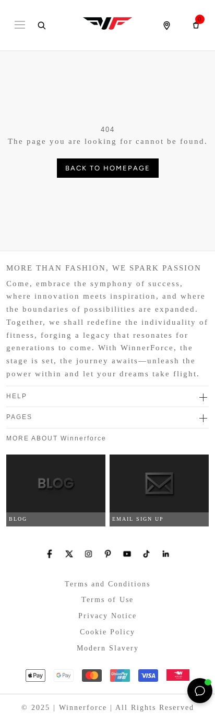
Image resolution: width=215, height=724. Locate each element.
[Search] (41, 25)
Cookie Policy (107, 632)
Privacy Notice (107, 616)
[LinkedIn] (165, 553)
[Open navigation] (19, 25)
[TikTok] (146, 553)
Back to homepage (107, 168)
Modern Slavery (108, 648)
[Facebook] (49, 553)
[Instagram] (88, 553)
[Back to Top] (175, 690)
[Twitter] (69, 553)
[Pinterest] (107, 553)
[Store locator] (166, 25)
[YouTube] (127, 553)
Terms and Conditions (107, 584)
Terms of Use (107, 600)
